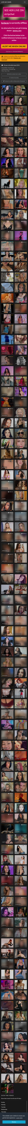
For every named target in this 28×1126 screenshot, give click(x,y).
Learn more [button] (19, 1118)
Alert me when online (14, 46)
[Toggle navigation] (25, 2)
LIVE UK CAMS (6, 2)
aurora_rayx (17, 30)
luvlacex (5, 23)
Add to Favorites (15, 77)
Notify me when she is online (14, 74)
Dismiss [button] (14, 1122)
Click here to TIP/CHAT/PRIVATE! (14, 51)
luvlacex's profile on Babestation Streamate (15, 81)
